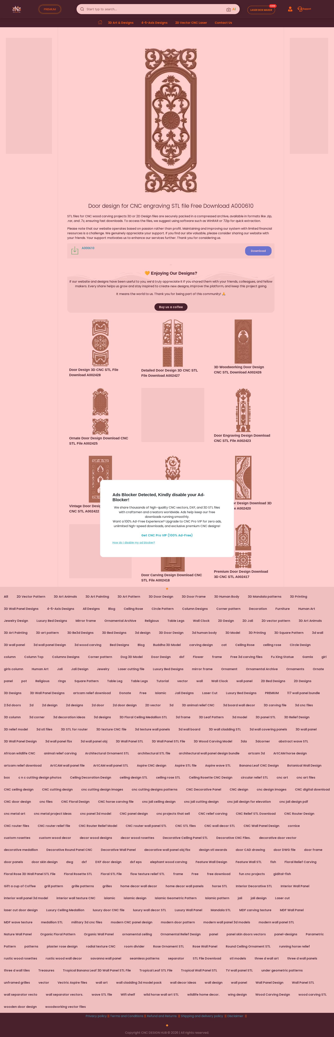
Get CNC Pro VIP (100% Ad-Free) (167, 535)
